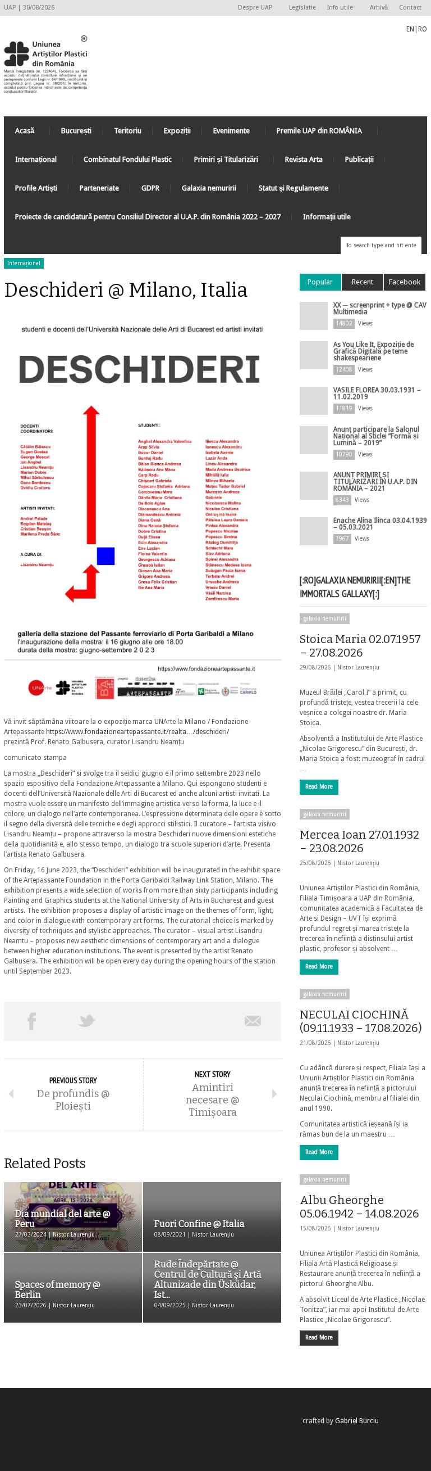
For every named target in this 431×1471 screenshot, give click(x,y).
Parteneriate (99, 188)
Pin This (198, 1021)
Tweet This (87, 1021)
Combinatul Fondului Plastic (128, 159)
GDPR (150, 188)
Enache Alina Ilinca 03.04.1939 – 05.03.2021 (380, 524)
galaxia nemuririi (324, 618)
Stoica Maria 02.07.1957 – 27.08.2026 (360, 645)
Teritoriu (127, 130)
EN (410, 29)
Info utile (337, 8)
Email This (253, 1021)
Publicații (359, 159)
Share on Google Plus (142, 1021)
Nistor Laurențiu (358, 667)
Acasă (19, 133)
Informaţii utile (327, 216)
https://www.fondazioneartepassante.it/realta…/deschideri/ (137, 732)
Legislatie (302, 7)
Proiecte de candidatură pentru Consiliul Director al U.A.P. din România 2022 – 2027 (148, 216)
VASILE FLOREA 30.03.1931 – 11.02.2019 (377, 393)
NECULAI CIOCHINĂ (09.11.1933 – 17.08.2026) (361, 1021)
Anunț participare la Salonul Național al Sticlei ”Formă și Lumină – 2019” (376, 436)
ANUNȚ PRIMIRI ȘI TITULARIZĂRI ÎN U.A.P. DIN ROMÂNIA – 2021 (375, 481)
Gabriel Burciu (357, 1421)
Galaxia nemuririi (209, 188)
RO (422, 29)
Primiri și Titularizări (220, 162)
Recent (362, 282)
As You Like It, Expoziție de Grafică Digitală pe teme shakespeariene (373, 351)
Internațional (30, 162)
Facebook (404, 282)
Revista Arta (304, 159)
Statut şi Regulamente (293, 188)
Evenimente (226, 133)
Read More (319, 787)
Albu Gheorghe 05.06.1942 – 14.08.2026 (359, 1206)
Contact (410, 7)
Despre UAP (252, 8)
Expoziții (177, 130)
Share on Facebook (31, 1021)
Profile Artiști (36, 188)
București (76, 130)
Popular (320, 282)
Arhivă (379, 7)
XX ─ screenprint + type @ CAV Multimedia (380, 308)
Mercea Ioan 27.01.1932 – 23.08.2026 (359, 841)
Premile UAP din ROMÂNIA (313, 133)
